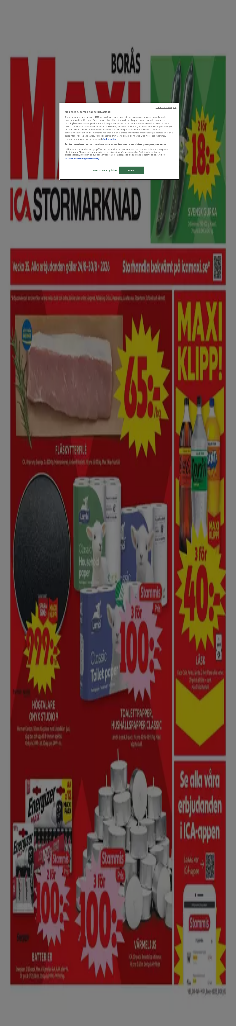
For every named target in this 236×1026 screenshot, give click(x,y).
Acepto (131, 170)
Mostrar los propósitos (105, 170)
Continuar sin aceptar (166, 107)
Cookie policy (109, 139)
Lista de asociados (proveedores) (82, 158)
